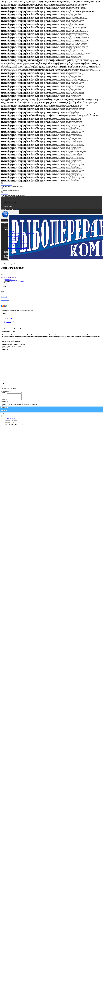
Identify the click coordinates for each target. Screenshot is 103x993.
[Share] (3, 410)
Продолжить (4, 190)
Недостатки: (4, 403)
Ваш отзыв (4, 399)
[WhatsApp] (6, 306)
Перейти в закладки (13, 190)
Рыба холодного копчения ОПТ (16, 238)
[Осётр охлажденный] (10, 271)
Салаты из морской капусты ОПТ (17, 248)
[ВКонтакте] (1, 306)
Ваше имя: (3, 392)
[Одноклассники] (3, 306)
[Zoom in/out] (6, 410)
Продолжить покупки (6, 186)
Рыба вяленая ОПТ (13, 245)
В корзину (3, 296)
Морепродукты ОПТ (13, 236)
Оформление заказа (17, 186)
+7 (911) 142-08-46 (10, 418)
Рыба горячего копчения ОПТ (16, 240)
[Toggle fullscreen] (4, 410)
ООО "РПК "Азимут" (19, 281)
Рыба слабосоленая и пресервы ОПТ (18, 243)
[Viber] (5, 306)
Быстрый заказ (4, 299)
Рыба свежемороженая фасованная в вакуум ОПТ (21, 233)
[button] (4, 383)
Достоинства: (4, 401)
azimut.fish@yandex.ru (10, 202)
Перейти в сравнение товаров (16, 195)
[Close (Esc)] (1, 410)
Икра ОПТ (11, 231)
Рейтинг (3, 406)
